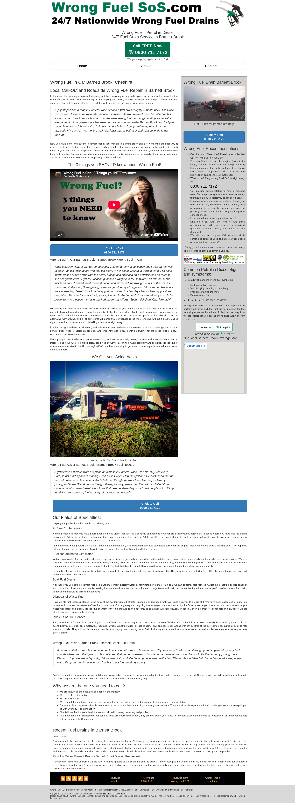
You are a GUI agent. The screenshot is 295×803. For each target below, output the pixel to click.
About (146, 66)
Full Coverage (118, 794)
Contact (211, 66)
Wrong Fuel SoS (180, 781)
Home (82, 66)
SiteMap (107, 794)
